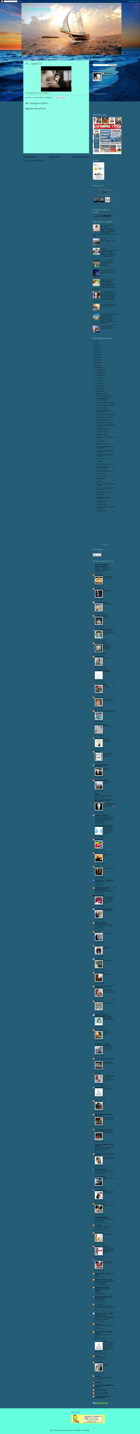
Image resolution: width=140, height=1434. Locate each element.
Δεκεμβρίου (99, 367)
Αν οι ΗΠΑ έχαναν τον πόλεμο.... (105, 417)
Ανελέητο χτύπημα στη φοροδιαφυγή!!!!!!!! (102, 467)
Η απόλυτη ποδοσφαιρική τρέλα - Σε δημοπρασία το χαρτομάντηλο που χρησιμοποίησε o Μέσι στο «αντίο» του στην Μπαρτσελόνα (105, 819)
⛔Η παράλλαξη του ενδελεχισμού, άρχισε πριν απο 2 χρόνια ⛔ (108, 805)
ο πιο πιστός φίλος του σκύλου (104, 629)
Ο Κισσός (105, 658)
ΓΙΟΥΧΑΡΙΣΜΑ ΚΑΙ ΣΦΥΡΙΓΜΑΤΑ (103, 1377)
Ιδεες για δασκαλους (101, 724)
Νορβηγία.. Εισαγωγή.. (102, 444)
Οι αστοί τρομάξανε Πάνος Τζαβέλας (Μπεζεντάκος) (108, 755)
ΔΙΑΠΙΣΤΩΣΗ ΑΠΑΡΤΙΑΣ (106, 769)
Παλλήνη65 (98, 1382)
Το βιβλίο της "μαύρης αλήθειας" (105, 422)
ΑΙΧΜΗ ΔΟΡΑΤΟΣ (100, 1087)
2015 (96, 357)
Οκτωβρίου (99, 372)
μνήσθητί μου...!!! (100, 853)
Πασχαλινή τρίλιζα (107, 726)
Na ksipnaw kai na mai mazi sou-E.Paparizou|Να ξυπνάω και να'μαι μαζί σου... (105, 1307)
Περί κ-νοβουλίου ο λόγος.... (104, 492)
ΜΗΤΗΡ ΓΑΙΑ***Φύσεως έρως (103, 1279)
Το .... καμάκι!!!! (100, 473)
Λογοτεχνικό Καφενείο (101, 1246)
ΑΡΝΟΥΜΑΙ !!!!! (100, 494)
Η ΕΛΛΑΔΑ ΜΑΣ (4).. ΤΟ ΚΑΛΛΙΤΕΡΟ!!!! (103, 399)
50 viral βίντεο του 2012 (101, 1357)
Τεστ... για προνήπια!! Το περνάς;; (105, 402)
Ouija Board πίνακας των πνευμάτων (108, 577)
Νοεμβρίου (99, 370)
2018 (96, 349)
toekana (97, 945)
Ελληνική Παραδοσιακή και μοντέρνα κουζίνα (103, 1397)
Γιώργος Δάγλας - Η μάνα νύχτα (108, 591)
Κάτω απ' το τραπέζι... (102, 476)
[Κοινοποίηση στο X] (61, 98)
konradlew (77, 1430)
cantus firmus (99, 697)
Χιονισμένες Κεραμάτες (109, 1003)
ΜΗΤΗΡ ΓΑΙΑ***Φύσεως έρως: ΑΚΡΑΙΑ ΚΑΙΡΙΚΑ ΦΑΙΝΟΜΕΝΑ (104, 1282)
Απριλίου (99, 388)
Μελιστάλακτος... (100, 1233)
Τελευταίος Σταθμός (101, 510)
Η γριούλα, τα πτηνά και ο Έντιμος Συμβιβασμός (108, 280)
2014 (96, 360)
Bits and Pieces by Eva (101, 1393)
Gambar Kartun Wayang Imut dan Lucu (109, 1157)
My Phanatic (98, 1324)
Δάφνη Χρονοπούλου (101, 602)
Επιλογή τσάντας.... (101, 458)
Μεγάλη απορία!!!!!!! (101, 434)
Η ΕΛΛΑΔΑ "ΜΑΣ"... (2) (102, 429)
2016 (96, 354)
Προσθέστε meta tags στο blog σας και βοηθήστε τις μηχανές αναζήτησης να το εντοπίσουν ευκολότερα (104, 1318)
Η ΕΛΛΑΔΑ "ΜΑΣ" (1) (102, 432)
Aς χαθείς (103, 239)
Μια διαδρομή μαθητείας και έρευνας (108, 699)
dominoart (98, 1074)
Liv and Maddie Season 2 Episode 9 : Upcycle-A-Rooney (104, 1219)
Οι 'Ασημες (98, 1225)
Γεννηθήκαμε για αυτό (108, 1205)
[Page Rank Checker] (97, 556)
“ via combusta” (107, 933)
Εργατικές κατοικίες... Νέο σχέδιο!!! (106, 405)
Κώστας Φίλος (108, 73)
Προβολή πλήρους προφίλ (109, 75)
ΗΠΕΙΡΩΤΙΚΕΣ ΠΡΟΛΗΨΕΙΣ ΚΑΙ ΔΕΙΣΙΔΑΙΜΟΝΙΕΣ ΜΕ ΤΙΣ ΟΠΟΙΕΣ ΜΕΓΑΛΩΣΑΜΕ (103, 926)
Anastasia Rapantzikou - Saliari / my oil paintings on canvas (104, 1130)
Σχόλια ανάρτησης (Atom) (38, 160)
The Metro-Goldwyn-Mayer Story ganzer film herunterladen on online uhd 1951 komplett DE (108, 830)
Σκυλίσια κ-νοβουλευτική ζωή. (104, 470)
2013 (96, 362)
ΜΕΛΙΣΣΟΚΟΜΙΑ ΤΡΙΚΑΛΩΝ (103, 826)
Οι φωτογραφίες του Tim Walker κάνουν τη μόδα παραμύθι (103, 1227)
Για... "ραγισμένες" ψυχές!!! (103, 396)
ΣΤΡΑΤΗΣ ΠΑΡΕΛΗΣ (101, 616)
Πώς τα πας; (106, 974)
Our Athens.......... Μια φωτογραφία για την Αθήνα (103, 1044)
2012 (96, 365)
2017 (96, 352)
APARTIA (97, 1356)
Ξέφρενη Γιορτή (99, 1299)
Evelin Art (98, 932)
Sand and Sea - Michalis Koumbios (108, 1062)
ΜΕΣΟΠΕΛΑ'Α (106, 671)
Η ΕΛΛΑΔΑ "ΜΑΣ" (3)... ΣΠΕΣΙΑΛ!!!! (106, 414)
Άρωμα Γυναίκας (100, 972)
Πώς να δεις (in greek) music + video (108, 1192)
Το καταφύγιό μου (100, 1030)
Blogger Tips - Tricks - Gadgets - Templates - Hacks (104, 1314)
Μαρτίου (98, 391)
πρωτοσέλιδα (104, 155)
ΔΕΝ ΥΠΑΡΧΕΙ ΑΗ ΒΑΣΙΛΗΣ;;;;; (108, 947)
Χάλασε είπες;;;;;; (101, 441)
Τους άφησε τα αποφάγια (107, 1364)
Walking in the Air (107, 1089)
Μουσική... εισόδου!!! (102, 408)
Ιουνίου (98, 383)
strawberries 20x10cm (109, 1132)
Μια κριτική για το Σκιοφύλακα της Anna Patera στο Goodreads (109, 991)
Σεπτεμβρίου (100, 375)
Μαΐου (98, 386)
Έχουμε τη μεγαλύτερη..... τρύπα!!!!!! (106, 464)
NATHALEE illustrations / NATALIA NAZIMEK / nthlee (103, 1015)
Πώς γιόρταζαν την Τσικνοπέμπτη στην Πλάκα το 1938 (108, 1048)
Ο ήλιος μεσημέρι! (100, 1204)
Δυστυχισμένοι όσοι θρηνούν (108, 314)
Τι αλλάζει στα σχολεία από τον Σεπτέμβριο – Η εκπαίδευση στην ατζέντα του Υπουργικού (103, 569)
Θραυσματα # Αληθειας (102, 780)
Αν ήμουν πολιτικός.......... (103, 504)
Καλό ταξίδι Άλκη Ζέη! (108, 868)
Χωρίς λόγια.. (99, 481)
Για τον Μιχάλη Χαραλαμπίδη (107, 740)
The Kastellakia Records (102, 670)
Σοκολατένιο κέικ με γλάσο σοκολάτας (108, 1262)
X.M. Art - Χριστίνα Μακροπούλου (105, 711)
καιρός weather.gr (98, 180)
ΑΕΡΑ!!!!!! (97, 752)
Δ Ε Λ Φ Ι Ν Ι (98, 1304)
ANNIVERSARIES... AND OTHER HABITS (108, 1018)
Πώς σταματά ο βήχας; (107, 292)
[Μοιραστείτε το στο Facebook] (63, 98)
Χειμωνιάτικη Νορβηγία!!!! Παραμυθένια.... (103, 411)
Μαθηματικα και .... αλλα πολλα (104, 880)
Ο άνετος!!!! (99, 461)
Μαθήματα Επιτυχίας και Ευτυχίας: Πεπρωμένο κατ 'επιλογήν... (102, 1289)
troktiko (97, 794)
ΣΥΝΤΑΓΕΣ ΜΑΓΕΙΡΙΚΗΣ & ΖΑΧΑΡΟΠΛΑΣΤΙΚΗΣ (102, 888)
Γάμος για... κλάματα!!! (107, 261)
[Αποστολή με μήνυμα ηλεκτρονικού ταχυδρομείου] (57, 98)
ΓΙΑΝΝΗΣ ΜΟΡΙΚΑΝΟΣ (101, 1217)
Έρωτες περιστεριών (108, 604)
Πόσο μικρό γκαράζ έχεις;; (103, 420)
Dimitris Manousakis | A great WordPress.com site (103, 1297)
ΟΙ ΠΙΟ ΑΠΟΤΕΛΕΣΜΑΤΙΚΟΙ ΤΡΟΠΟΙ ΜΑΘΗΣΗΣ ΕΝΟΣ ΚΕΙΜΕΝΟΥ (104, 1148)
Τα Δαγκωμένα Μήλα (106, 326)
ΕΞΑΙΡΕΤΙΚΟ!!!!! (100, 478)
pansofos (97, 1376)
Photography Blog (100, 1176)
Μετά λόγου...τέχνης (101, 1390)
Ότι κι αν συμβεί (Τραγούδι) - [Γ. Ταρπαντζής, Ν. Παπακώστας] (107, 647)
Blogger (87, 1430)
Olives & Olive (99, 1260)
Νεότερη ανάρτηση (30, 157)
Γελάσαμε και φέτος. (108, 960)
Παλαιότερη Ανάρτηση (80, 157)
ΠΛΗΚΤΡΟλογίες (100, 959)
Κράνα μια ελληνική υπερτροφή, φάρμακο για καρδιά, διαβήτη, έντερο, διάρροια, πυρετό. (108, 900)
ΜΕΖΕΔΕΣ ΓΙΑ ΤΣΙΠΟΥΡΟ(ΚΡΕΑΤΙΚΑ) (104, 891)
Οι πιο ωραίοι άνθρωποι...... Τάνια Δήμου (108, 1033)
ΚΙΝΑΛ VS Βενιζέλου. (108, 910)
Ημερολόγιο (98, 1101)
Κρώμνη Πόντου (99, 738)
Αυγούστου (99, 378)
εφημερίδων (111, 155)
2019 (96, 346)
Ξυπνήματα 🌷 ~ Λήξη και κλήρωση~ (108, 686)
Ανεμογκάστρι (99, 1362)
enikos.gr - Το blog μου (102, 815)
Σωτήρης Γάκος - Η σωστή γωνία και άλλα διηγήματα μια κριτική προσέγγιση (108, 1250)
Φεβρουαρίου (100, 393)
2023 (96, 341)
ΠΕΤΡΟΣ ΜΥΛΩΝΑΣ (100, 923)
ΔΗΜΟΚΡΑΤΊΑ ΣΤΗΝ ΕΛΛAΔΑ (103, 909)
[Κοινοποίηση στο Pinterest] (64, 98)
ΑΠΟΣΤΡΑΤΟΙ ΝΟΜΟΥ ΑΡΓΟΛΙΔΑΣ (101, 766)
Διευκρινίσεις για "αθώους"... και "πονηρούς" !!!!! (105, 498)
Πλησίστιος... (39, 9)
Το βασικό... (98, 1292)
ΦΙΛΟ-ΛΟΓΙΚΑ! (99, 839)
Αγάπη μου (104, 248)
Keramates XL (99, 1001)
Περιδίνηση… (106, 617)
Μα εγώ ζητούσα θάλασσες (108, 304)
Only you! (98, 866)
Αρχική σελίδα (55, 157)
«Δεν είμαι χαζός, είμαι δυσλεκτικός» (107, 226)
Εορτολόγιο (104, 544)
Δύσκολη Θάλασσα (100, 1169)
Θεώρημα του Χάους (108, 1234)
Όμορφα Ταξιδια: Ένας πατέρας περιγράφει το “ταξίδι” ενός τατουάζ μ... (105, 1171)
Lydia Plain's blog (100, 1190)
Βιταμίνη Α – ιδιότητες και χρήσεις (103, 795)
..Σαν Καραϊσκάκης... (102, 501)
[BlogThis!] (59, 98)
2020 (96, 344)
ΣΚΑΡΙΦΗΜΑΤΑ (99, 656)
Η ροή (104, 1102)
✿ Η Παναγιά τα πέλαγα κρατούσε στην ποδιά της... (109, 632)
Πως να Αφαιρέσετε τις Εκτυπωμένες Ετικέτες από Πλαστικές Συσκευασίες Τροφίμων (109, 1078)
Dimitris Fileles (99, 589)
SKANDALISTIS (99, 895)
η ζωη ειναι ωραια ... (101, 684)
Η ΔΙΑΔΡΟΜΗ (99, 575)
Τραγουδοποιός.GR (101, 643)
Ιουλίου (98, 380)
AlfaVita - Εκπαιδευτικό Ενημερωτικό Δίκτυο (102, 565)
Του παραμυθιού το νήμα (107, 270)
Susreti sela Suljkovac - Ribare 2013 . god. (109, 1118)
